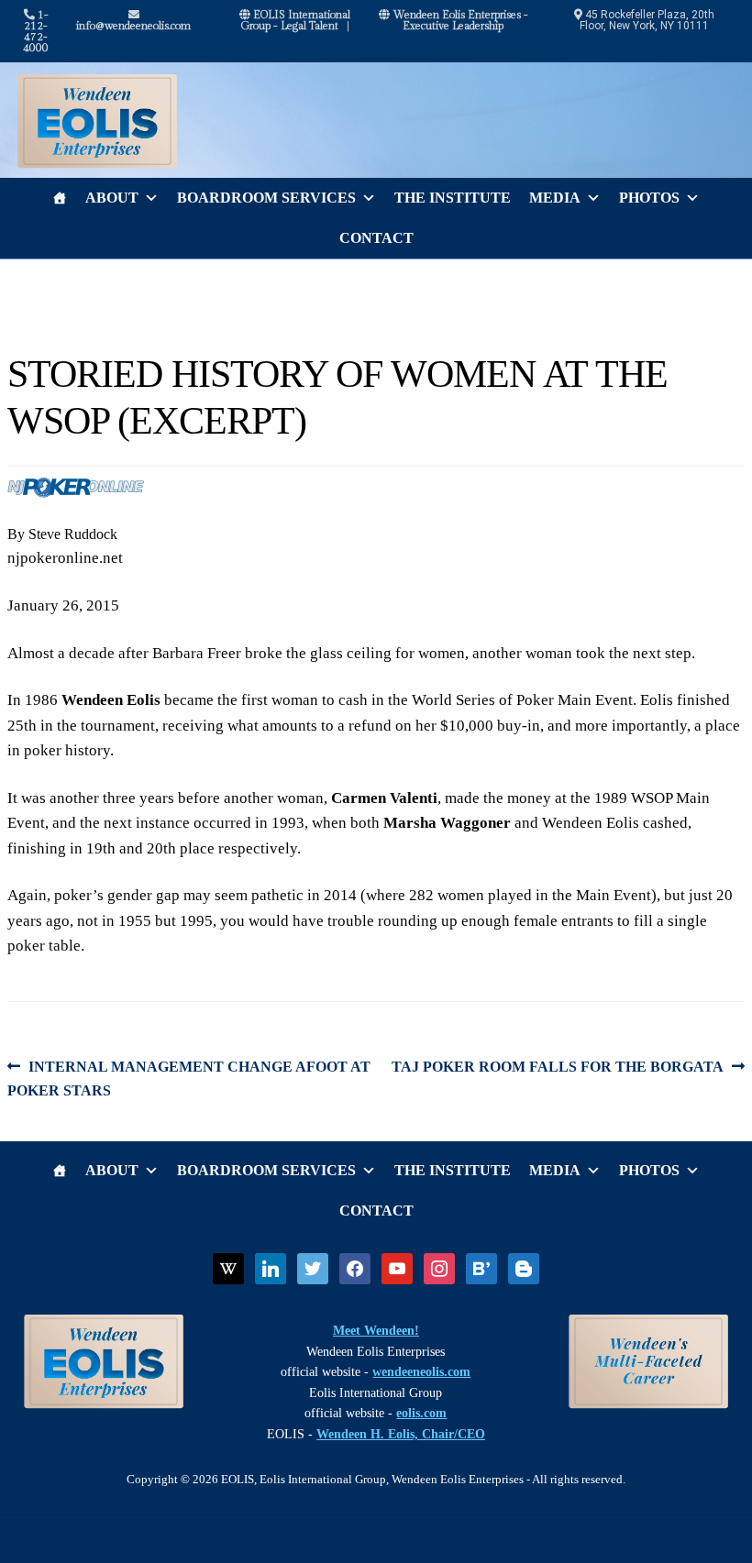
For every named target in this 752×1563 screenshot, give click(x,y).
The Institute (452, 197)
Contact (376, 238)
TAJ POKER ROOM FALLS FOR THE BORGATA (558, 1068)
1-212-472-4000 (36, 31)
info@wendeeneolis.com (133, 25)
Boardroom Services (266, 197)
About (111, 197)
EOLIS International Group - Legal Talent (295, 20)
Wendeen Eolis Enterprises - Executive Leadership (459, 20)
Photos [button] (649, 197)
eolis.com (421, 1413)
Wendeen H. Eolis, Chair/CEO (400, 1434)
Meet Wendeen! (376, 1330)
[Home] (59, 198)
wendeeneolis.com (421, 1372)
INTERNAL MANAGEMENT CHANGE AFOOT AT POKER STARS (188, 1078)
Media (555, 197)
